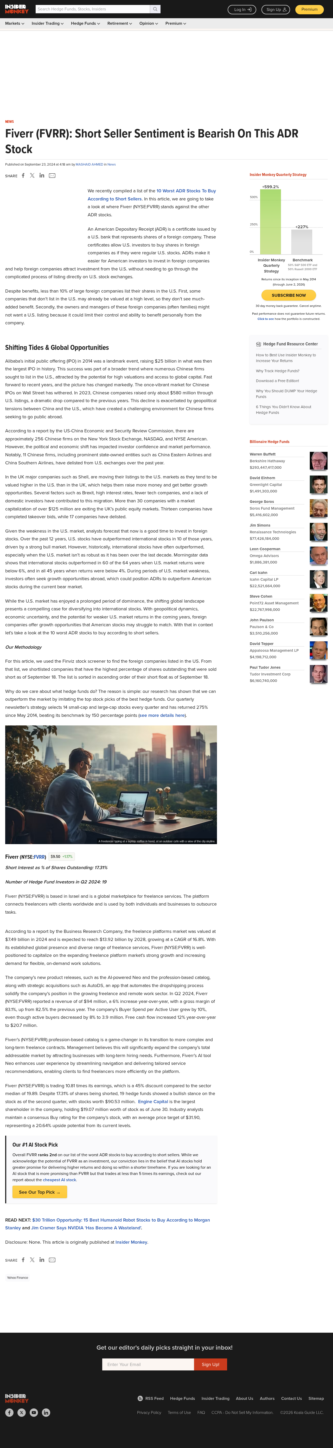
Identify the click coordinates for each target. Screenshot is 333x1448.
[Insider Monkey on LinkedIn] (48, 1412)
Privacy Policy (149, 1412)
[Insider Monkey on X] (23, 1412)
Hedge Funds (84, 23)
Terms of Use (179, 1412)
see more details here (162, 715)
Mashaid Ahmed (90, 164)
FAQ (201, 1412)
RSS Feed (154, 1398)
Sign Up (274, 9)
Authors (267, 1398)
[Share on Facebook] (24, 175)
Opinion (147, 23)
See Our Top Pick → (40, 1192)
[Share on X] (33, 175)
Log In (240, 9)
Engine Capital (153, 1101)
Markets (13, 23)
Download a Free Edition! (277, 381)
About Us (244, 1398)
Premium (310, 9)
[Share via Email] (51, 175)
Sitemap (316, 1398)
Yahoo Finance (17, 1277)
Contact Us (291, 1398)
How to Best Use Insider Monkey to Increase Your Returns (286, 358)
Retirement (118, 23)
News (9, 121)
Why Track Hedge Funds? (277, 371)
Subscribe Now (289, 295)
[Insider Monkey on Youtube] (36, 1412)
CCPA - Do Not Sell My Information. (243, 1412)
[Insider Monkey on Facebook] (11, 1412)
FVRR (39, 857)
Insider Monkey (131, 1242)
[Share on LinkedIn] (42, 175)
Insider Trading (46, 23)
